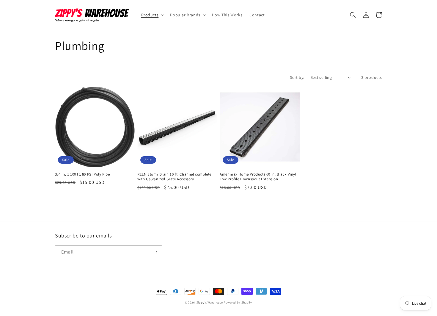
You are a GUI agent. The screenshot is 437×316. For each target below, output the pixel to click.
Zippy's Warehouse (210, 302)
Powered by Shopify (238, 302)
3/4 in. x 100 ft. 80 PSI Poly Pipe (82, 174)
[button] (152, 15)
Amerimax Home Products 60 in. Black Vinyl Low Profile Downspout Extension (258, 177)
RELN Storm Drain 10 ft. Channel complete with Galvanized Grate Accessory (174, 177)
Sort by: (297, 77)
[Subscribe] (155, 252)
